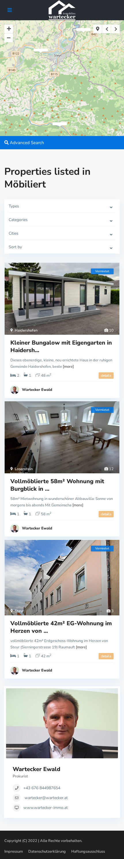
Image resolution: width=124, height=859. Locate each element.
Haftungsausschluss (88, 851)
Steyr (19, 611)
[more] (68, 366)
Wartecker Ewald (37, 389)
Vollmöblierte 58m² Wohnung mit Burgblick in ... (57, 485)
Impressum (13, 851)
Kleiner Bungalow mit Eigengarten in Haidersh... (61, 346)
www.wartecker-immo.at (45, 807)
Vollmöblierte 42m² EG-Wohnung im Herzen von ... (61, 627)
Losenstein (24, 469)
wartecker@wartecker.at (46, 798)
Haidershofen (26, 330)
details (106, 375)
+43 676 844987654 (41, 788)
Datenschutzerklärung (47, 851)
